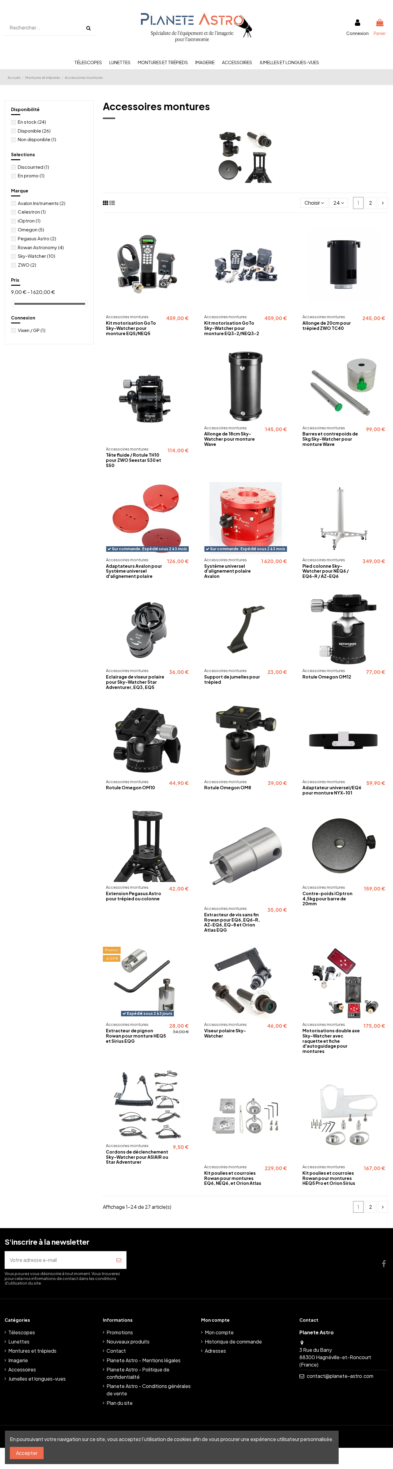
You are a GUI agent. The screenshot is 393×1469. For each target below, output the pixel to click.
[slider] (13, 303)
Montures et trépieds (32, 1350)
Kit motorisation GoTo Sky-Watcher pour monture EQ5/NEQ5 (131, 328)
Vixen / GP (31, 330)
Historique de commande (233, 1341)
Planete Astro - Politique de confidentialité (138, 1373)
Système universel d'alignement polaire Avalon (227, 571)
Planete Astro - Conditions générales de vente (149, 1390)
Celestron (32, 212)
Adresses (215, 1350)
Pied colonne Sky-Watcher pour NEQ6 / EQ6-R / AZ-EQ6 (325, 571)
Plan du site (120, 1403)
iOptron (29, 220)
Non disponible (37, 139)
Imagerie (18, 1360)
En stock (32, 122)
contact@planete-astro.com (340, 1376)
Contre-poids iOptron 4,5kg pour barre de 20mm (327, 899)
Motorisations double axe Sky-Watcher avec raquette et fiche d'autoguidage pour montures (331, 1041)
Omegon (31, 229)
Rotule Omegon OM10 (130, 787)
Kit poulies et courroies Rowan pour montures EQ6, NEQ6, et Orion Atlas (232, 1178)
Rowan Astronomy (41, 247)
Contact (116, 1350)
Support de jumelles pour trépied (232, 679)
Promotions (120, 1332)
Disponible (34, 130)
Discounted (33, 167)
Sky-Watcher (36, 256)
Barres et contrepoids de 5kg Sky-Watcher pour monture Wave (330, 439)
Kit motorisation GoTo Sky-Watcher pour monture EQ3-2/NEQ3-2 (231, 328)
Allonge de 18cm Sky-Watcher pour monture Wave (229, 439)
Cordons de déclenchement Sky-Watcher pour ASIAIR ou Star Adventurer (137, 1157)
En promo (31, 175)
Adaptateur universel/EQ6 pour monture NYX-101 (331, 790)
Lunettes (18, 1341)
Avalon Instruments (41, 203)
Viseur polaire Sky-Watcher (225, 1033)
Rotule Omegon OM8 (227, 787)
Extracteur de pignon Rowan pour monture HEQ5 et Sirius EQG (136, 1036)
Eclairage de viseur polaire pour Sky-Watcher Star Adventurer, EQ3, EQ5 (135, 682)
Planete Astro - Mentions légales (144, 1360)
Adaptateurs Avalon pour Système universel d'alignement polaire (134, 571)
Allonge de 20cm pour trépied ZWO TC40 (326, 325)
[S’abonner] (118, 1260)
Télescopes (21, 1332)
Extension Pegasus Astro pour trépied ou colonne (133, 896)
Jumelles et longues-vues (37, 1378)
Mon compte (219, 1332)
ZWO (27, 265)
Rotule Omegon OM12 (326, 676)
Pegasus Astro (37, 238)
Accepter (26, 1453)
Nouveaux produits (128, 1341)
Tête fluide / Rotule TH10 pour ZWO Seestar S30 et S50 (133, 460)
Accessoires (22, 1369)
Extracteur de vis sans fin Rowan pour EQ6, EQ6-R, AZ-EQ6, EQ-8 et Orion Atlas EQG (232, 922)
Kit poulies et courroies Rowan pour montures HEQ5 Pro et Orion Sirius (328, 1178)
